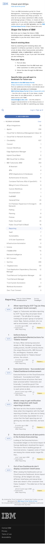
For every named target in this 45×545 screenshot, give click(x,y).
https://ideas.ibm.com (37, 91)
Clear (39, 121)
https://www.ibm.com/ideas (21, 85)
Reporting (22, 329)
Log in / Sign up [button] (36, 110)
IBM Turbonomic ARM (21, 327)
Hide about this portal (18, 6)
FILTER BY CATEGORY (13, 121)
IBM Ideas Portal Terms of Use (27, 501)
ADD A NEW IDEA (23, 116)
